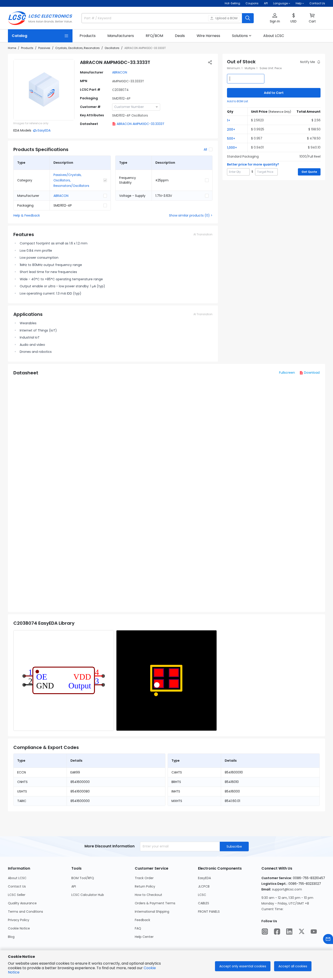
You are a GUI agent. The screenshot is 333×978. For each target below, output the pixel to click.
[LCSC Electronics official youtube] (313, 931)
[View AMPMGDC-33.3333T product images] (44, 89)
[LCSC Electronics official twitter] (301, 931)
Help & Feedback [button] (26, 215)
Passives (44, 48)
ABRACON (119, 72)
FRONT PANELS (209, 911)
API (266, 3)
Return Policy (145, 886)
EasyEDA (204, 878)
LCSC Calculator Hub (87, 895)
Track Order (144, 878)
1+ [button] (228, 120)
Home (12, 48)
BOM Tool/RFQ (82, 878)
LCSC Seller (16, 895)
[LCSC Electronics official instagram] (264, 931)
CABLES (203, 903)
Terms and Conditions (25, 911)
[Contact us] (328, 939)
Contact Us (317, 3)
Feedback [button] (142, 920)
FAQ (138, 928)
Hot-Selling (232, 3)
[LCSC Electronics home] (40, 18)
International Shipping (152, 911)
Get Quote (309, 172)
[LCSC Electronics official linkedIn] (289, 931)
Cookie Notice (19, 928)
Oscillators (112, 48)
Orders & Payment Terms (155, 903)
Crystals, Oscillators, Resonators (77, 48)
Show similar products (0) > (190, 215)
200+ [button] (231, 129)
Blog (11, 936)
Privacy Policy (18, 920)
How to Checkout (148, 895)
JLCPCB (204, 886)
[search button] (248, 18)
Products (27, 48)
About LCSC (17, 878)
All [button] (205, 149)
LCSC (202, 895)
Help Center (144, 936)
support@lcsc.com (287, 889)
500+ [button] (231, 138)
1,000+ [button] (232, 147)
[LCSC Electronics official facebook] (277, 931)
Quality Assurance (22, 903)
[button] (275, 18)
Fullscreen (287, 372)
